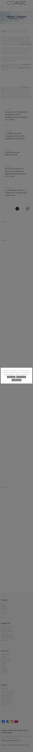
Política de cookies (21, 377)
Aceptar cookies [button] (11, 377)
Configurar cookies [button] (16, 380)
